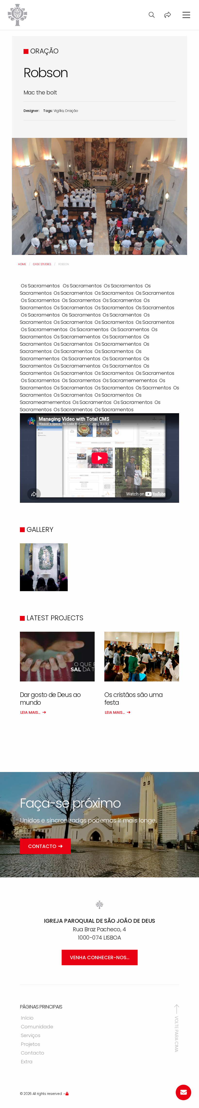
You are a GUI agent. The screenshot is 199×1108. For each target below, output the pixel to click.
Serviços (30, 1036)
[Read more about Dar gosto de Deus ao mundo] (57, 657)
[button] (151, 15)
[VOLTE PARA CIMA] (176, 1009)
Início (27, 1018)
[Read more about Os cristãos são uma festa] (141, 657)
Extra (27, 1062)
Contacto (32, 1053)
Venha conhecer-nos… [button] (99, 957)
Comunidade (37, 1027)
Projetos (30, 1045)
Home (22, 264)
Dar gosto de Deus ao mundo (50, 698)
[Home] (17, 14)
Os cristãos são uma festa (133, 698)
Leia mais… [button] (30, 712)
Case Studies (42, 264)
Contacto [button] (42, 846)
